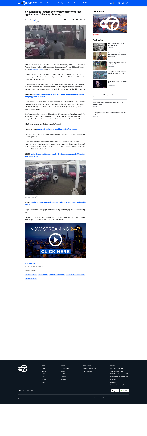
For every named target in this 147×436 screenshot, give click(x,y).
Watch (43, 376)
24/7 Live (41, 3)
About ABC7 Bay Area (116, 368)
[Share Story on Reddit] (72, 19)
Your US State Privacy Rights (55, 397)
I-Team (85, 374)
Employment (113, 382)
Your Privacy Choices (30, 397)
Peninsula (77, 3)
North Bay (86, 3)
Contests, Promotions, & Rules (118, 385)
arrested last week (37, 69)
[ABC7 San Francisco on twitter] (24, 390)
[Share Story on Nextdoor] (76, 19)
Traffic (43, 374)
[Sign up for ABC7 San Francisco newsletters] (32, 390)
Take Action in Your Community (119, 376)
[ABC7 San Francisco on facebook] (19, 390)
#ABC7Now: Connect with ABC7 (119, 374)
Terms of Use (66, 397)
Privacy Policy (21, 397)
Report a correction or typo (31, 263)
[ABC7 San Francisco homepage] (29, 3)
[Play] (110, 23)
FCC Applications (95, 397)
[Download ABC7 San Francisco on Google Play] (124, 390)
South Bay (69, 3)
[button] (19, 3)
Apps (43, 382)
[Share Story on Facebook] (65, 19)
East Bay (60, 3)
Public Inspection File (85, 397)
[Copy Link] (84, 19)
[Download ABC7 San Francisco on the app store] (115, 390)
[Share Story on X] (68, 19)
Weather (44, 371)
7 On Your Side (87, 371)
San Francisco (51, 3)
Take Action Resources (89, 368)
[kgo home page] (22, 368)
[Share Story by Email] (80, 19)
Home (43, 368)
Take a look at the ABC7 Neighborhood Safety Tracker (57, 129)
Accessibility (113, 379)
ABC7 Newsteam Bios (116, 371)
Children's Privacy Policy (41, 397)
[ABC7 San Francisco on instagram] (28, 390)
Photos (44, 379)
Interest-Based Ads (74, 397)
